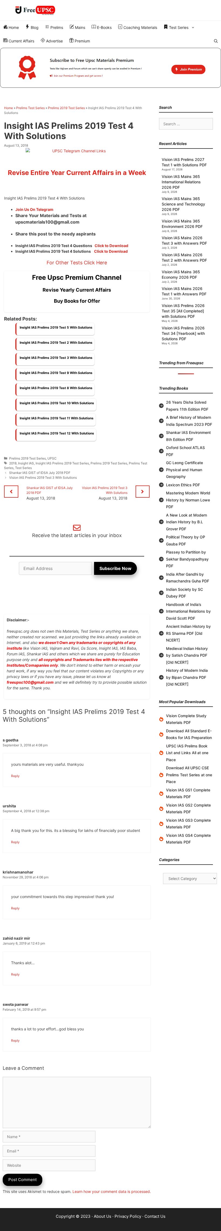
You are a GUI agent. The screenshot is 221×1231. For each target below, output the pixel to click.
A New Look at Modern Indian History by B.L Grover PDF (186, 522)
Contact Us (154, 1216)
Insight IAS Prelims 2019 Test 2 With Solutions (56, 342)
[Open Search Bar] (216, 41)
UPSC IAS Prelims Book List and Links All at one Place (187, 753)
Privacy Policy (128, 1216)
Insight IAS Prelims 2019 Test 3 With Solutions (56, 358)
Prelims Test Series (30, 108)
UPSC (52, 458)
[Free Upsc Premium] (110, 67)
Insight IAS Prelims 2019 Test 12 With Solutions (57, 433)
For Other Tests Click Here (77, 262)
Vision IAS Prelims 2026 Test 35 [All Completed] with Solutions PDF (183, 311)
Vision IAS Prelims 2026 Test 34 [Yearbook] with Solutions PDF (183, 333)
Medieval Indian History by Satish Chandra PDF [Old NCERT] (187, 655)
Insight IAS (26, 463)
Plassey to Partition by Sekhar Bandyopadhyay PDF (187, 559)
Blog (34, 27)
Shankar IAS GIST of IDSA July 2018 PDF (39, 473)
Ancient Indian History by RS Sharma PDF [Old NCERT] (188, 633)
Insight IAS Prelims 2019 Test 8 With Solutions (56, 388)
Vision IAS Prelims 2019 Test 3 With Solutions (43, 477)
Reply (15, 776)
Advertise (54, 41)
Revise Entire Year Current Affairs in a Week (77, 173)
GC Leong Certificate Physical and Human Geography (184, 469)
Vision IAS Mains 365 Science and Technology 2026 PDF (183, 204)
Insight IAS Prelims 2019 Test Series (62, 463)
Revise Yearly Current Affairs (77, 290)
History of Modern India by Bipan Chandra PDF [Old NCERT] (187, 677)
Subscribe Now (115, 568)
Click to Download (111, 245)
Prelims (56, 27)
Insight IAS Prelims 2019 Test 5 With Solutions (56, 327)
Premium (82, 41)
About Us (102, 1216)
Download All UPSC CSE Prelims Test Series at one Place (189, 774)
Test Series (178, 27)
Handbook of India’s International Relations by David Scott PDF (188, 611)
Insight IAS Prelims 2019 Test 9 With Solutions (56, 373)
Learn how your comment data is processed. (111, 1191)
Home (13, 27)
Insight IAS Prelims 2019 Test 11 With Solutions (57, 418)
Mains (79, 27)
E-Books (104, 27)
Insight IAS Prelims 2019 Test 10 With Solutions (57, 403)
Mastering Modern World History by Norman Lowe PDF (188, 500)
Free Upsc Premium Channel (77, 277)
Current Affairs (21, 41)
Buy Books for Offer (77, 301)
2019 (12, 463)
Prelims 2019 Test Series (66, 108)
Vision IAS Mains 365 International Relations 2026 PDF (181, 182)
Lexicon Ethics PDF (183, 485)
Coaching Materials (139, 27)
